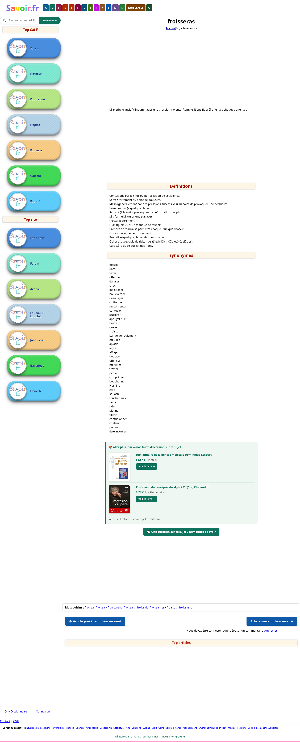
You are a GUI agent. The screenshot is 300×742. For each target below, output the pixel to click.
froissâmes (157, 607)
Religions (241, 727)
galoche (35, 176)
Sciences (80, 727)
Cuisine (146, 727)
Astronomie (92, 727)
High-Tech (221, 727)
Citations (136, 727)
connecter (270, 630)
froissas (171, 607)
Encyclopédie (32, 727)
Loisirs (263, 727)
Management (190, 727)
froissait (142, 607)
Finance (177, 727)
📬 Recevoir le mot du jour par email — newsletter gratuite (150, 736)
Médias (231, 727)
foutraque (37, 99)
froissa (89, 607)
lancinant (37, 238)
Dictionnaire (17, 711)
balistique (37, 365)
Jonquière (37, 340)
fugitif (34, 201)
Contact (5, 721)
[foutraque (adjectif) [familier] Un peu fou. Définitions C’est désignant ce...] (18, 99)
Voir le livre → (146, 466)
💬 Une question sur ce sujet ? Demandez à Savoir (181, 532)
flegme (35, 125)
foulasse (36, 150)
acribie (35, 289)
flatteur (35, 74)
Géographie (106, 727)
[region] (181, 69)
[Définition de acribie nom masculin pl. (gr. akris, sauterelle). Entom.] (18, 289)
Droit (154, 727)
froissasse (185, 607)
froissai (101, 607)
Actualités (273, 727)
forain (34, 48)
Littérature (118, 727)
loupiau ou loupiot (38, 314)
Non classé (135, 7)
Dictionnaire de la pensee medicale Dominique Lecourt (174, 455)
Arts (128, 727)
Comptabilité (165, 727)
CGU (16, 721)
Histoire (70, 727)
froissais (129, 607)
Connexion (43, 711)
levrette (36, 391)
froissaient (115, 607)
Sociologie (253, 727)
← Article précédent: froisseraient (95, 621)
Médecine (45, 727)
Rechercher (50, 20)
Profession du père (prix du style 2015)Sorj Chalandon (172, 487)
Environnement (206, 727)
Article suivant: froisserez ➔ (271, 621)
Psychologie (58, 727)
